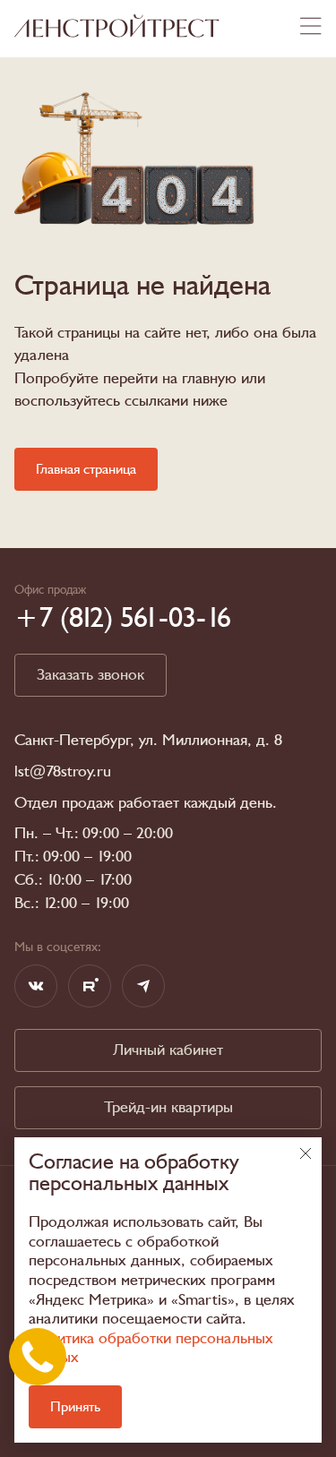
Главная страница (86, 469)
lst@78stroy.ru (62, 772)
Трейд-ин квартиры (168, 1107)
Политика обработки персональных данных (151, 1348)
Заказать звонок (90, 674)
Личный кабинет (168, 1050)
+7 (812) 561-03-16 (122, 618)
